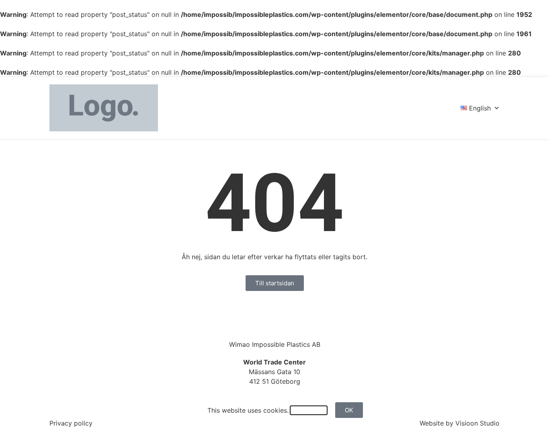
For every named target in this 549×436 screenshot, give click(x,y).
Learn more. (309, 410)
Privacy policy (70, 423)
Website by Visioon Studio (460, 423)
